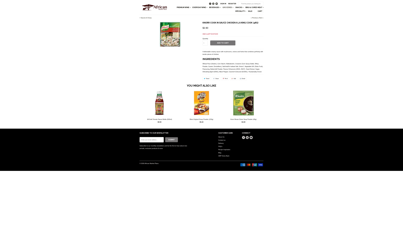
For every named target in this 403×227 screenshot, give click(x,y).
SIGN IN (223, 4)
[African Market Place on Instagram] (213, 4)
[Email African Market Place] (216, 4)
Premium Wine (183, 7)
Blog (219, 153)
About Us (221, 137)
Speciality (240, 11)
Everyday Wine (199, 7)
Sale (250, 11)
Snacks (239, 7)
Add (235, 78)
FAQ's (220, 146)
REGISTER (232, 4)
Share (217, 78)
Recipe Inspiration (224, 149)
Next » (261, 18)
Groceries (227, 7)
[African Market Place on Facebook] (210, 4)
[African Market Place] (154, 7)
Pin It (226, 78)
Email (243, 78)
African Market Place (151, 163)
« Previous (254, 18)
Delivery (221, 143)
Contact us (221, 140)
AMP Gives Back (223, 156)
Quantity (205, 38)
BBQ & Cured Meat (254, 7)
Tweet (207, 78)
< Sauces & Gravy (146, 18)
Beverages (214, 7)
